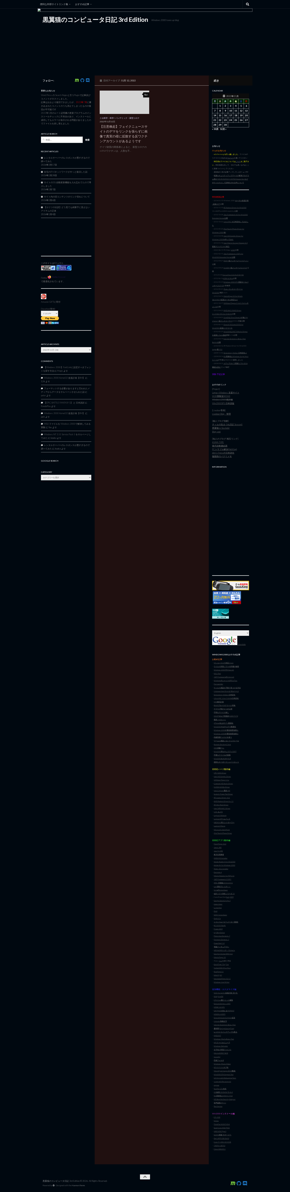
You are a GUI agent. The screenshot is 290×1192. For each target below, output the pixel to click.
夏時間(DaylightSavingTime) (224, 1028)
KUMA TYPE (218, 442)
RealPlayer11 (219, 972)
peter (43, 395)
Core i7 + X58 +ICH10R (222, 1142)
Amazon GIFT (47, 301)
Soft (227, 897)
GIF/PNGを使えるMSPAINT (224, 1011)
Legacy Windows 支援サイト (225, 392)
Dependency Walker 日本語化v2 (235, 353)
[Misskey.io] (77, 80)
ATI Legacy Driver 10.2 (222, 798)
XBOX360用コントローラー (224, 822)
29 (220, 124)
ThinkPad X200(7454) (222, 1124)
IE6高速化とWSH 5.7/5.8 (223, 1096)
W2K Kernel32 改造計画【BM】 (226, 993)
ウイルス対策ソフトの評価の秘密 (226, 666)
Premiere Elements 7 (221, 940)
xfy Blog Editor (219, 932)
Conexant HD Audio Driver (223, 783)
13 (246, 110)
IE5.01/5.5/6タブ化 (221, 1067)
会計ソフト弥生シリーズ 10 (224, 894)
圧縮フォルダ (219, 1060)
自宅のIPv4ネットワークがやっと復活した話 (65, 171)
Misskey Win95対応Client (223, 663)
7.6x (227, 964)
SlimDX (220, 996)
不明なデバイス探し (221, 712)
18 (235, 115)
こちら (238, 161)
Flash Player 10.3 (220, 844)
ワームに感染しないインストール (226, 741)
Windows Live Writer (221, 982)
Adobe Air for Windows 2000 (224, 865)
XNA (215, 996)
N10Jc (216, 1121)
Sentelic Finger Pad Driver (223, 794)
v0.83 (233, 250)
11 (235, 110)
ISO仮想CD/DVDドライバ (223, 1092)
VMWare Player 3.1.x (221, 780)
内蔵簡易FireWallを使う (223, 737)
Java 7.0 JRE (218, 851)
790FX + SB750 (219, 1146)
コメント (230, 158)
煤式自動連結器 (219, 445)
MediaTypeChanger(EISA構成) (225, 1071)
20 (246, 115)
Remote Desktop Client (222, 744)
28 (214, 124)
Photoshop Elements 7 (222, 936)
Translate (241, 644)
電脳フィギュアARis (221, 947)
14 (214, 115)
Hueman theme (78, 1185)
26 (241, 120)
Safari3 (216, 975)
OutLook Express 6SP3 (222, 1004)
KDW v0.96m (228, 278)
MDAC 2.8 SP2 (219, 1007)
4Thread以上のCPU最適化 (223, 723)
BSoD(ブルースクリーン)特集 (224, 705)
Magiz (60, 370)
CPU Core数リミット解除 (223, 1000)
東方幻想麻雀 (219, 854)
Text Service (218, 1106)
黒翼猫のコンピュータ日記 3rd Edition (95, 19)
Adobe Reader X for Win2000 (224, 862)
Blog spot (216, 431)
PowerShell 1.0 (219, 943)
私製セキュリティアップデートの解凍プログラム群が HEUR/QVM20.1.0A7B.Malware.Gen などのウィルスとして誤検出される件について (230, 179)
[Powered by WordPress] (54, 1185)
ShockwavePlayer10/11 (222, 979)
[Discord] (88, 80)
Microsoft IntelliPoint (222, 830)
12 (241, 110)
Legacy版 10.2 (217, 349)
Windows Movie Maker (222, 1064)
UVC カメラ (218, 812)
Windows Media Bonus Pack (224, 1039)
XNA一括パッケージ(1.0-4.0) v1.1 (236, 261)
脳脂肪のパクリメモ (222, 456)
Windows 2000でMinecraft (224, 670)
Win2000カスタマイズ (222, 758)
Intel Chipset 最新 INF (222, 791)
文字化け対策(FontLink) (222, 1050)
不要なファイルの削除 (222, 755)
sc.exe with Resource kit (222, 1081)
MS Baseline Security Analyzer (224, 1099)
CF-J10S (217, 1117)
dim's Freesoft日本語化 (223, 452)
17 (230, 115)
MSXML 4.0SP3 (219, 1014)
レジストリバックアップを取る (225, 1032)
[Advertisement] (230, 520)
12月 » (223, 129)
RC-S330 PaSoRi (220, 925)
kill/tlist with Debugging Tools (225, 1078)
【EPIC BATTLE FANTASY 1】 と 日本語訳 (64, 402)
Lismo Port (218, 908)
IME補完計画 (219, 702)
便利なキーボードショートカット (226, 762)
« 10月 (215, 129)
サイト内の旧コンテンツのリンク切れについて (67, 196)
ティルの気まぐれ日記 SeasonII (227, 424)
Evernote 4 (218, 872)
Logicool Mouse (219, 826)
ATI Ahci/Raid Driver (221, 805)
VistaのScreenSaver (221, 890)
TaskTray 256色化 (220, 1089)
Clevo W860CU (220, 1149)
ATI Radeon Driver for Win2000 (235, 208)
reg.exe (216, 1085)
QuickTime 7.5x (219, 964)
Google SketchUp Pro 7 (222, 901)
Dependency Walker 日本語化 (224, 695)
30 (225, 124)
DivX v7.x (217, 918)
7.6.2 (220, 961)
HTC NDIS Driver (220, 773)
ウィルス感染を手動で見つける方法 (227, 688)
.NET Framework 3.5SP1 (222, 879)
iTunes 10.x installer (221, 869)
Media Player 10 (220, 957)
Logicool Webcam (220, 815)
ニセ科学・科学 (107, 118)
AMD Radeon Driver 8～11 (223, 801)
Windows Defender (221, 1046)
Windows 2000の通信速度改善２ (226, 734)
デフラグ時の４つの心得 (223, 709)
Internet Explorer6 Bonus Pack (225, 1025)
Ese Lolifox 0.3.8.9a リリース (233, 275)
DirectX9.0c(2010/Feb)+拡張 (224, 1018)
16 (225, 115)
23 (225, 120)
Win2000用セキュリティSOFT (225, 751)
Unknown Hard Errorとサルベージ (226, 691)
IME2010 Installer (220, 858)
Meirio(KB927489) (221, 1053)
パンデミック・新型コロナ (127, 118)
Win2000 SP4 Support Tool (223, 1074)
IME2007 (217, 1035)
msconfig (217, 1057)
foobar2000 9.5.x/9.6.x (222, 968)
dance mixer (218, 904)
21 (214, 120)
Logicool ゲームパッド (222, 819)
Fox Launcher (218, 684)
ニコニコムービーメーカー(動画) (226, 922)
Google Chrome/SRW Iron (223, 954)
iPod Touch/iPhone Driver (223, 833)
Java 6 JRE (218, 847)
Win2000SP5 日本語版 (223, 403)
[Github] (82, 80)
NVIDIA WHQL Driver (222, 787)
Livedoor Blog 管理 (221, 414)
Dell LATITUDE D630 (221, 1138)
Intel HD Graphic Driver (222, 776)
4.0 (221, 975)
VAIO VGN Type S (220, 1131)
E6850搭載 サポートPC (222, 1135)
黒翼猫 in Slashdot (221, 428)
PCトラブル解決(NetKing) (224, 449)
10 (230, 110)
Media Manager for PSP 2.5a (224, 876)
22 (220, 120)
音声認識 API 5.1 (220, 1103)
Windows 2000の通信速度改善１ (226, 730)
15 (220, 115)
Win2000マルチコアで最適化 (225, 727)
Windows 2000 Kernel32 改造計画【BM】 (64, 377)
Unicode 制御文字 (220, 1021)
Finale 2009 (218, 929)
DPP (231, 897)
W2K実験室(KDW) (221, 396)
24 (230, 120)
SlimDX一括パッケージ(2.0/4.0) (235, 268)
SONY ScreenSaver (220, 915)
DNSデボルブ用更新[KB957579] (226, 716)
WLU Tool (217, 673)
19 (241, 115)
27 (246, 120)
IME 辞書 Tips (219, 748)
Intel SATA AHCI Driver (222, 808)
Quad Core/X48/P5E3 (222, 1128)
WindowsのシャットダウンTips (225, 680)
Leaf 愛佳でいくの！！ (222, 886)
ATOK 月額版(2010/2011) (223, 883)
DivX (215, 911)
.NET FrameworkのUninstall (224, 677)
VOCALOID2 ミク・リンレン (224, 950)
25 (235, 120)
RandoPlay (46, 406)
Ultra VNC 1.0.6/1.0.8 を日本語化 (226, 698)
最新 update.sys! (220, 720)
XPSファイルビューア (222, 1043)
